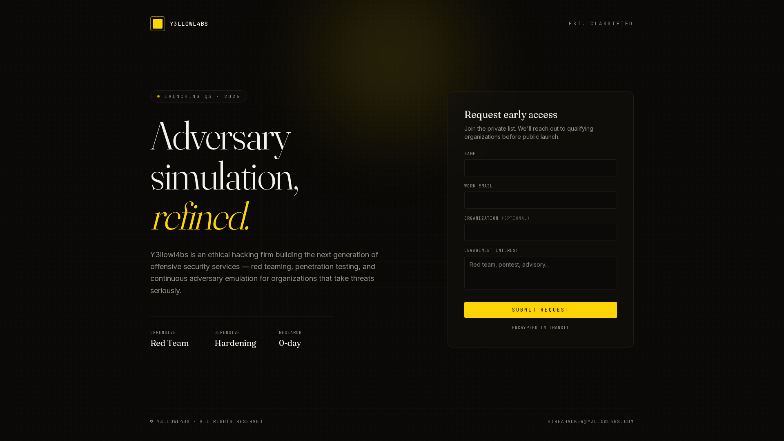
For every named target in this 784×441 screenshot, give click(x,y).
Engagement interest (491, 250)
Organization (497, 218)
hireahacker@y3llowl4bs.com (591, 421)
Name (470, 153)
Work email (478, 186)
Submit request (540, 310)
